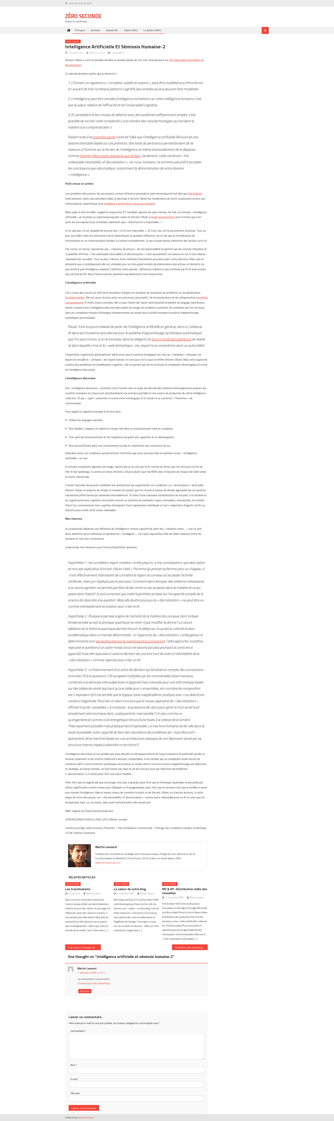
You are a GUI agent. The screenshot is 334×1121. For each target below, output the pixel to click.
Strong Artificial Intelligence (171, 339)
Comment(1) (117, 52)
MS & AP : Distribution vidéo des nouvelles (184, 891)
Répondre (85, 991)
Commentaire (78, 1031)
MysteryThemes (86, 1117)
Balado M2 (112, 30)
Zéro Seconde (83, 16)
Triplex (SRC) (131, 30)
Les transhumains (77, 889)
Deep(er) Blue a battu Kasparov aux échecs (110, 155)
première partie (104, 137)
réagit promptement (163, 217)
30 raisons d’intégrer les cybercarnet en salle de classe (85, 947)
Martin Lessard (97, 52)
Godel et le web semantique (189, 947)
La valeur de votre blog (130, 889)
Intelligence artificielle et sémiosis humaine (129, 203)
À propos (80, 30)
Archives (95, 30)
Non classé (73, 41)
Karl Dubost (195, 193)
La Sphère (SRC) (152, 30)
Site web (75, 1093)
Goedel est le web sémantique (94, 983)
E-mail (74, 1079)
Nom (73, 1065)
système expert (75, 297)
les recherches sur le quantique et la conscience (130, 641)
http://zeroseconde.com (107, 862)
